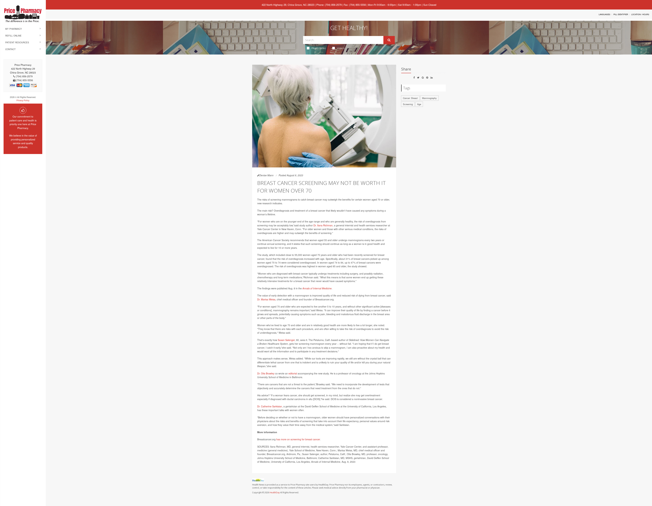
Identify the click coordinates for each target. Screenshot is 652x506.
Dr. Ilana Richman (323, 225)
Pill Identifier (620, 14)
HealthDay (275, 492)
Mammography (429, 98)
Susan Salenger (286, 340)
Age (419, 104)
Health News (318, 48)
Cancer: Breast (410, 98)
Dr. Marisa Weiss (266, 299)
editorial (292, 373)
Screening (408, 104)
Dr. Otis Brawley (265, 373)
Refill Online (13, 35)
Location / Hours (640, 14)
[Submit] (389, 40)
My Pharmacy (13, 28)
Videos (341, 48)
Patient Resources (17, 42)
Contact (10, 49)
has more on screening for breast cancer (298, 439)
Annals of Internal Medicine (317, 288)
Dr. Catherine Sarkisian (269, 406)
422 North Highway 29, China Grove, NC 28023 (288, 4)
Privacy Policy (22, 100)
